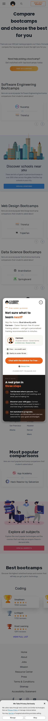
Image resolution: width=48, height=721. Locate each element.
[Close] (41, 302)
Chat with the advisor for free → (24, 360)
